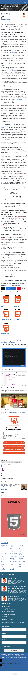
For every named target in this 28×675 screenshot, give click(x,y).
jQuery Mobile (13, 553)
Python (12, 569)
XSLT (20, 566)
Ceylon (2, 555)
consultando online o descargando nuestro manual (12, 495)
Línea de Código (6, 2)
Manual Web (7, 613)
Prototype (12, 568)
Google (3, 568)
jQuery (11, 551)
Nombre (3, 633)
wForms (21, 560)
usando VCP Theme (21, 657)
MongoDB (12, 558)
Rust (20, 548)
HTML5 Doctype (13, 596)
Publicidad (16, 654)
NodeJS (12, 560)
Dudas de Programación (10, 609)
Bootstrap (3, 553)
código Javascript (20, 99)
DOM (2, 561)
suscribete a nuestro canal (20, 391)
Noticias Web (13, 561)
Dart (2, 558)
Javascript (12, 550)
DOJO (2, 560)
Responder (4, 670)
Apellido (3, 639)
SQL (20, 551)
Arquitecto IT (7, 606)
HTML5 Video (7, 19)
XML (20, 564)
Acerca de (4, 654)
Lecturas (12, 555)
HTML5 (6, 13)
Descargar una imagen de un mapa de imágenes (17, 587)
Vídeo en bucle (13, 578)
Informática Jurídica (9, 611)
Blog (2, 551)
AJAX (2, 548)
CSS (2, 556)
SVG (20, 553)
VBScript (21, 558)
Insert (15, 674)
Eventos (3, 566)
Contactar (8, 656)
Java (11, 548)
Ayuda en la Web (8, 608)
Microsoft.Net (13, 556)
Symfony (21, 555)
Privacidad (15, 656)
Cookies (21, 656)
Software (21, 550)
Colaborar (10, 654)
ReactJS (21, 545)
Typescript (21, 556)
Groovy (3, 569)
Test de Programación (9, 614)
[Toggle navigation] (25, 2)
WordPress (22, 561)
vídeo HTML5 (12, 28)
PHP (11, 566)
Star (14, 346)
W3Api (5, 616)
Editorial (3, 563)
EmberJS (3, 564)
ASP (2, 550)
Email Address (5, 626)
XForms (21, 563)
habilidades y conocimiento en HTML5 (13, 413)
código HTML (4, 127)
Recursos (21, 546)
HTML (19, 93)
